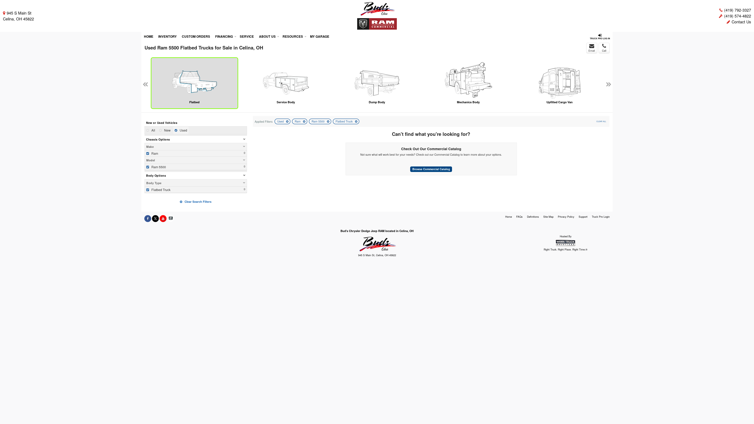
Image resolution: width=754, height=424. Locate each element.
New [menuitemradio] (167, 130)
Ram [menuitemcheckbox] (154, 153)
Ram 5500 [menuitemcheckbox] (158, 167)
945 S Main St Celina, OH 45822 (18, 16)
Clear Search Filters (197, 202)
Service (247, 36)
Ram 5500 (318, 121)
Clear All (601, 121)
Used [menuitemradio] (183, 130)
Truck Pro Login (601, 216)
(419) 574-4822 (737, 16)
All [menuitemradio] (153, 130)
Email (591, 50)
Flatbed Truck (344, 121)
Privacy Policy (566, 216)
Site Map (548, 216)
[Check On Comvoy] (170, 218)
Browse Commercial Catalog (431, 169)
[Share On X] (155, 218)
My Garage (319, 36)
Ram (298, 121)
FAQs (519, 216)
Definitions (533, 216)
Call (604, 50)
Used (281, 121)
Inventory (167, 36)
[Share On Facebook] (147, 218)
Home (148, 36)
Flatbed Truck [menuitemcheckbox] (160, 189)
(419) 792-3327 (737, 10)
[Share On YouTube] (163, 218)
